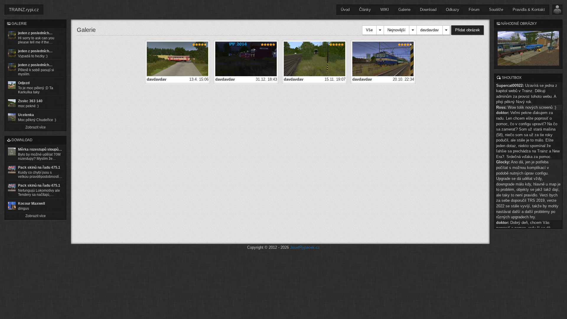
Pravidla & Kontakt (529, 9)
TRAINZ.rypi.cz (24, 9)
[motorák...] (177, 58)
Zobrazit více (35, 127)
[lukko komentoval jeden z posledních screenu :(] (12, 53)
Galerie (404, 9)
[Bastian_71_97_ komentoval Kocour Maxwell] (12, 205)
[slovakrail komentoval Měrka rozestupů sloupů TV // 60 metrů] (12, 151)
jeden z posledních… (35, 33)
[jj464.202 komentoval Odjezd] (12, 85)
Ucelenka (26, 115)
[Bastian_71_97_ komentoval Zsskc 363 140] (12, 103)
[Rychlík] (383, 58)
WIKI (384, 9)
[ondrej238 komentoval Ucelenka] (12, 117)
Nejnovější (396, 30)
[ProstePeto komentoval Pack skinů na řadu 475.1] (12, 187)
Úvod (345, 9)
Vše (369, 30)
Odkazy (452, 9)
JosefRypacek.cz (305, 247)
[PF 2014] (246, 58)
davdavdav (429, 30)
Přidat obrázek (467, 30)
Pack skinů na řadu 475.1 (39, 167)
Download (428, 9)
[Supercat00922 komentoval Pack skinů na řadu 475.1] (12, 169)
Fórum (474, 9)
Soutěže (496, 9)
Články (365, 9)
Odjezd (24, 83)
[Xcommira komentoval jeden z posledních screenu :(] (12, 67)
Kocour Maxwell (31, 203)
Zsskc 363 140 (30, 101)
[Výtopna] (314, 58)
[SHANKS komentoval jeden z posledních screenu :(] (12, 35)
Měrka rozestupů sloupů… (40, 149)
